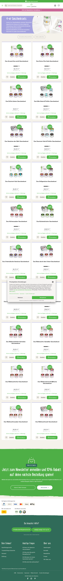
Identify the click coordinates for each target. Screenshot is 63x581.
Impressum (26, 572)
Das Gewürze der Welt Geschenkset (16, 141)
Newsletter (47, 553)
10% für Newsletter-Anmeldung (31, 10)
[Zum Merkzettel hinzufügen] (7, 77)
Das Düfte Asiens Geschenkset (16, 101)
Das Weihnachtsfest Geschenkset (17, 381)
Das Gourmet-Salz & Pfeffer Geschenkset (47, 141)
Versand (4, 553)
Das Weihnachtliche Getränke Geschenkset (15, 342)
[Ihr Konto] (55, 5)
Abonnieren (44, 487)
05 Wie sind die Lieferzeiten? (31, 562)
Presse (45, 556)
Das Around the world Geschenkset (16, 61)
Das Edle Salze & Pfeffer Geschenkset (46, 101)
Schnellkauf (23, 77)
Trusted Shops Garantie (8, 550)
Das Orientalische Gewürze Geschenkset (15, 261)
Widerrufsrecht (34, 572)
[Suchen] (5, 5)
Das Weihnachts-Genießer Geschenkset (46, 341)
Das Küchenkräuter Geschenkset (47, 221)
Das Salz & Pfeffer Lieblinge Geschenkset (47, 301)
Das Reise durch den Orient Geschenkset (46, 261)
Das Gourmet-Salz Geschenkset (15, 181)
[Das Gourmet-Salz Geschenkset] (15, 171)
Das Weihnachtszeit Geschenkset (46, 421)
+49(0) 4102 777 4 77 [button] (41, 530)
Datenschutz (20, 572)
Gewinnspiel (47, 547)
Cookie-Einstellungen (44, 572)
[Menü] (3, 5)
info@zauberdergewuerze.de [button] (21, 529)
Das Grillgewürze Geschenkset (46, 181)
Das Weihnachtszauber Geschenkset (16, 421)
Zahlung (4, 556)
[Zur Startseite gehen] (40, 5)
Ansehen (12, 77)
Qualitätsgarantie (7, 547)
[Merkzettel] (59, 5)
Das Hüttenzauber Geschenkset (16, 221)
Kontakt (46, 550)
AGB (15, 572)
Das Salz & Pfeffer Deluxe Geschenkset (16, 301)
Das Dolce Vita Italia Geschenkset (47, 61)
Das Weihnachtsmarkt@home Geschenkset (47, 382)
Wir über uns (47, 559)
